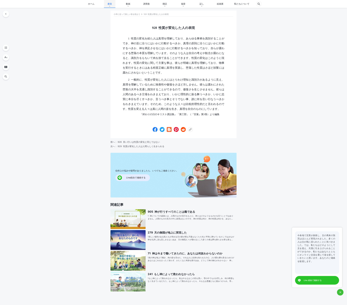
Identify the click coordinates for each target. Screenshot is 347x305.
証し (202, 3)
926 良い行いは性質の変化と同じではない (139, 142)
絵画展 (220, 3)
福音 (183, 3)
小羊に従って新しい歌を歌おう (127, 14)
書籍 (109, 3)
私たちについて (241, 3)
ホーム (91, 3)
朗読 (165, 3)
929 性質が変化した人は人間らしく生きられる (141, 146)
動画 (128, 3)
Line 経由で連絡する (313, 280)
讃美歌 (146, 3)
